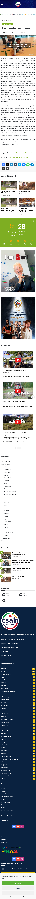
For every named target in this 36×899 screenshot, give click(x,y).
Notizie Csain (6, 464)
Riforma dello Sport (7, 796)
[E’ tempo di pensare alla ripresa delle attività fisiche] (6, 555)
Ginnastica (7, 489)
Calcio (6, 475)
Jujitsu (6, 505)
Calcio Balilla (8, 478)
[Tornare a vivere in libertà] (9, 185)
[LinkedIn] (11, 164)
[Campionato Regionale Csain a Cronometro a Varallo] (9, 202)
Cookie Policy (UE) (6, 816)
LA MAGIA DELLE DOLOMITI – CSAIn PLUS (14, 432)
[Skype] (19, 164)
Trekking (6, 535)
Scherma (5, 728)
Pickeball (6, 511)
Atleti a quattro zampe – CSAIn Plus (14, 401)
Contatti (3, 840)
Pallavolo (6, 513)
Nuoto (6, 497)
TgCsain (4, 765)
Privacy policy (21, 896)
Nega (18, 888)
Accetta (18, 883)
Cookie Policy (13, 896)
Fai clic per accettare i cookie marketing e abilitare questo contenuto (18, 45)
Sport (10, 24)
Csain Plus (5, 767)
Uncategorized (6, 773)
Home (5, 20)
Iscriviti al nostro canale (18, 10)
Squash (6, 524)
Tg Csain (3, 791)
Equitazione (7, 486)
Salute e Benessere (8, 541)
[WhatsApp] (28, 164)
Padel (5, 508)
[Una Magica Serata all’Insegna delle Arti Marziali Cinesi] (6, 563)
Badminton (5, 731)
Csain (4, 753)
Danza (6, 483)
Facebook (12, 157)
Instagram (19, 157)
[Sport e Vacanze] (27, 185)
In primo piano (6, 461)
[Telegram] (32, 164)
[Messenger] (24, 164)
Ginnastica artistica (10, 491)
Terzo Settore (6, 538)
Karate (6, 500)
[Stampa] (7, 168)
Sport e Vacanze (24, 191)
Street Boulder (8, 533)
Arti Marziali (7, 470)
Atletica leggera (9, 472)
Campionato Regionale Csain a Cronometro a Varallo (8, 210)
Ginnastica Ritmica (10, 494)
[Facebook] (3, 164)
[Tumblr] (15, 164)
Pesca (6, 516)
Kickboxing (7, 502)
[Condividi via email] (3, 168)
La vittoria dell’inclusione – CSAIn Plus (14, 370)
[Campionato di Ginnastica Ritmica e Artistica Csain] (27, 202)
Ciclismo (6, 480)
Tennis (6, 527)
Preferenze (18, 893)
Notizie (10, 20)
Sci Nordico (7, 522)
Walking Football (7, 719)
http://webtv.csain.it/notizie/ (22, 153)
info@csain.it (4, 651)
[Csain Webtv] (18, 4)
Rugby (6, 519)
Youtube (25, 157)
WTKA (4, 742)
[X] (7, 164)
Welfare (4, 779)
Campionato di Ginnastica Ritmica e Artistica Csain (26, 210)
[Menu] (2, 5)
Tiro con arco (8, 530)
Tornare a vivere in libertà (21, 568)
